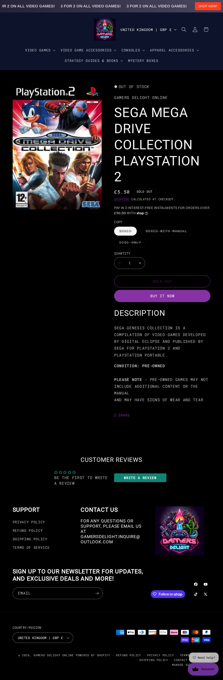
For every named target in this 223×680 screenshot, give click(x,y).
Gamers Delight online (54, 655)
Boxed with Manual (169, 232)
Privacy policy (160, 655)
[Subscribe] (97, 593)
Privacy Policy (29, 522)
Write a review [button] (140, 477)
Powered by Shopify (93, 655)
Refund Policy (28, 530)
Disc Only (132, 243)
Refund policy (128, 655)
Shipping (121, 199)
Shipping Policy (30, 539)
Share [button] (124, 415)
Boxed (128, 232)
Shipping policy (153, 660)
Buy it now (162, 295)
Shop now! (207, 6)
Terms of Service (31, 547)
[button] (39, 50)
